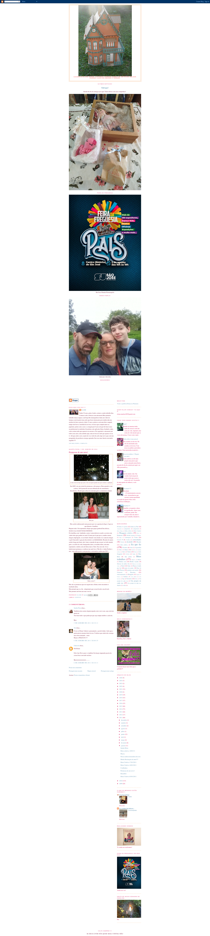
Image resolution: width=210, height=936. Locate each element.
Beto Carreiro (137, 531)
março (123, 740)
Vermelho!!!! (126, 506)
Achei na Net (134, 527)
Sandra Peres (77, 608)
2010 (121, 781)
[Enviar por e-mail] (89, 595)
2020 (121, 692)
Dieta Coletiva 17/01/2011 (128, 762)
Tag (123, 578)
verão (124, 585)
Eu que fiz (136, 544)
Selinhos (125, 576)
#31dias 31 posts (122, 527)
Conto (136, 537)
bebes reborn (128, 531)
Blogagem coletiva (126, 533)
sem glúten (133, 576)
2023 (121, 683)
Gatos (123, 552)
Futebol (133, 550)
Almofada (119, 529)
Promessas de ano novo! (128, 771)
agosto (123, 729)
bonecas (120, 535)
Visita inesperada (132, 810)
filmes (126, 550)
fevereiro (124, 743)
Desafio (139, 542)
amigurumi (136, 529)
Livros (128, 554)
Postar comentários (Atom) (82, 675)
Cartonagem (128, 537)
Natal (122, 566)
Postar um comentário (75, 668)
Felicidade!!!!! (127, 488)
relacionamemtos (121, 574)
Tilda (136, 578)
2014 (121, 709)
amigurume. (127, 529)
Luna (134, 554)
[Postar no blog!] (91, 595)
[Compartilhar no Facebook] (95, 595)
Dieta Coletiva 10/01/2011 (128, 765)
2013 (121, 712)
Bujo (120, 537)
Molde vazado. (134, 562)
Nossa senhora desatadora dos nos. (131, 757)
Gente (129, 552)
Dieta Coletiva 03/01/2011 (128, 776)
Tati (75, 628)
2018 (121, 698)
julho (123, 731)
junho (123, 734)
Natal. (129, 566)
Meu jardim (128, 557)
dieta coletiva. (124, 545)
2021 (121, 689)
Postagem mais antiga (107, 671)
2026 (121, 678)
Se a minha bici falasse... (126, 808)
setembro (124, 726)
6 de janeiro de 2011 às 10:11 (86, 663)
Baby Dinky (120, 531)
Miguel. (133, 559)
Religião (130, 574)
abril (122, 737)
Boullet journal (131, 535)
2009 (121, 784)
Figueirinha (138, 547)
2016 (121, 703)
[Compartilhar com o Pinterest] (97, 595)
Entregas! (105, 88)
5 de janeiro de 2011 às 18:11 (86, 623)
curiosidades (137, 539)
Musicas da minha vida (123, 564)
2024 (121, 681)
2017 (121, 700)
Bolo (138, 533)
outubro (123, 723)
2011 (121, 717)
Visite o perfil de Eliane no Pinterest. (128, 404)
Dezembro (124, 774)
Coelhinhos (124, 768)
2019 (121, 695)
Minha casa (122, 562)
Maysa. (123, 754)
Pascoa (122, 570)
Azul (124, 471)
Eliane (83, 410)
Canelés (130, 796)
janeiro (123, 746)
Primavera (119, 572)
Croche (128, 540)
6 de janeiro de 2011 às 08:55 (86, 640)
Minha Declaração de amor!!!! (129, 759)
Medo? (125, 424)
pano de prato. (129, 568)
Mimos (139, 559)
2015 (121, 706)
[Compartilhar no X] (93, 595)
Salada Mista (124, 748)
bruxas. (139, 535)
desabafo (130, 542)
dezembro (124, 720)
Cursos (122, 542)
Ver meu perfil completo (78, 443)
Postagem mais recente (75, 671)
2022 (121, 686)
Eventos (78, 597)
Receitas (132, 572)
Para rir (139, 568)
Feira (131, 547)
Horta (135, 552)
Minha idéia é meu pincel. (130, 439)
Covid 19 (120, 540)
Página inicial (92, 671)
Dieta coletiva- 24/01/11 (128, 751)
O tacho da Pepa (124, 795)
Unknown (77, 646)
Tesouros (129, 579)
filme (120, 550)
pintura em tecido (132, 570)
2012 (121, 715)
